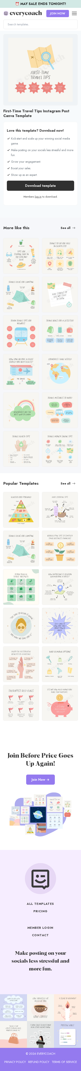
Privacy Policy (15, 1062)
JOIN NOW (57, 13)
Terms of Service (64, 1062)
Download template (40, 185)
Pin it (8, 39)
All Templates (40, 904)
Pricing (40, 911)
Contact (40, 935)
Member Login (40, 928)
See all (65, 228)
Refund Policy (38, 1062)
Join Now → (40, 779)
